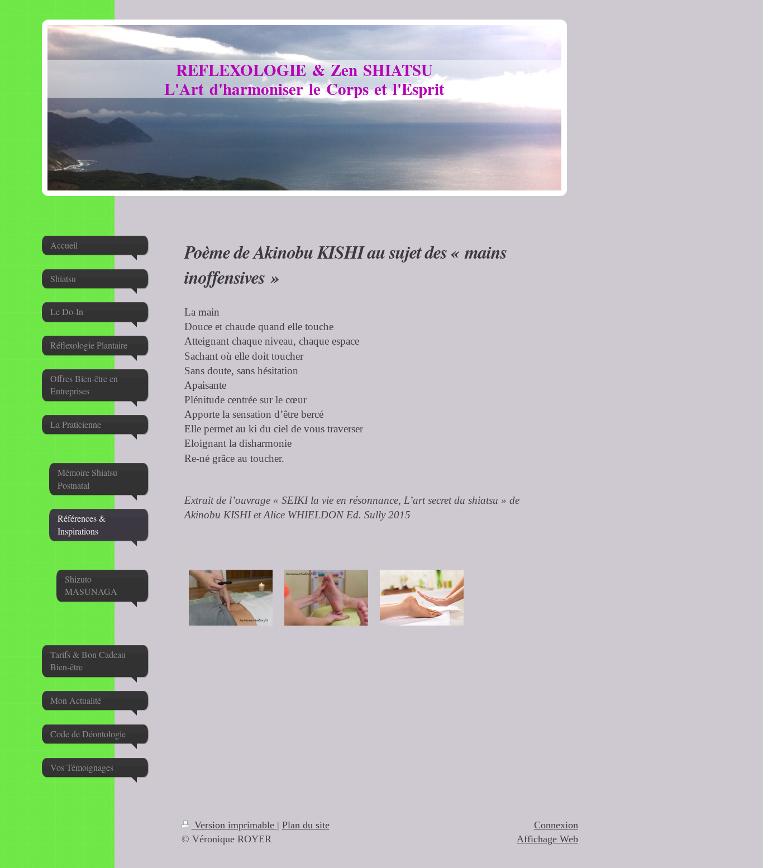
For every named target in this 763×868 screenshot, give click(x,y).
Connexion (556, 825)
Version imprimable (234, 825)
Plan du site (306, 825)
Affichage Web (547, 839)
